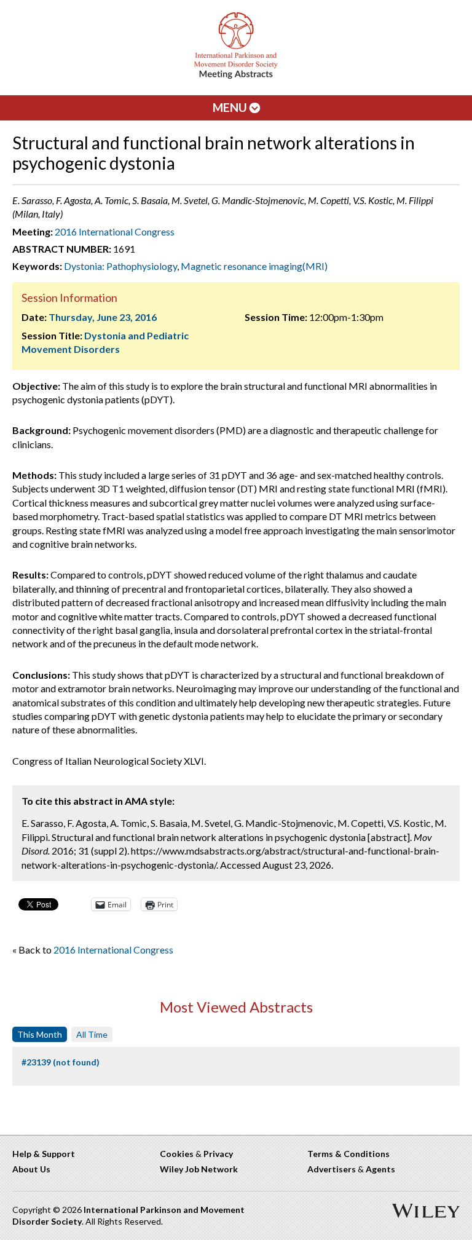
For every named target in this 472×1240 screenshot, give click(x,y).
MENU (231, 107)
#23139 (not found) (61, 1062)
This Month (39, 1034)
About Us (31, 1169)
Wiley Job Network (199, 1169)
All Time (92, 1034)
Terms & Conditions (348, 1153)
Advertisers (331, 1169)
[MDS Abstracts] (236, 76)
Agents (380, 1169)
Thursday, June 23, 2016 (103, 317)
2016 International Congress (115, 231)
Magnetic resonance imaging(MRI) (254, 266)
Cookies (177, 1153)
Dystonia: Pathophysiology (120, 266)
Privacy (218, 1153)
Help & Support (43, 1153)
